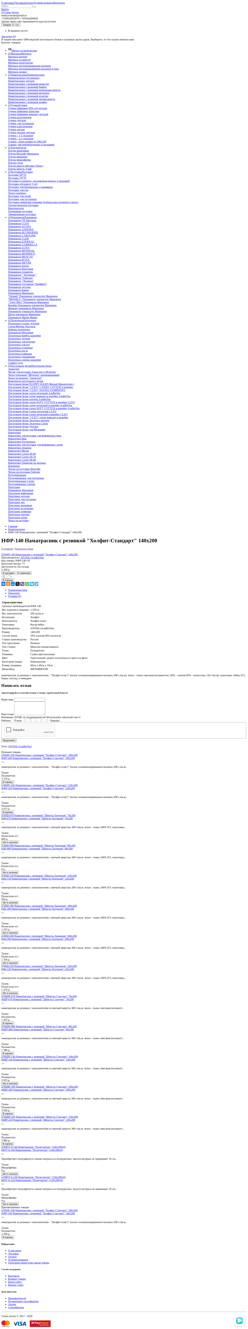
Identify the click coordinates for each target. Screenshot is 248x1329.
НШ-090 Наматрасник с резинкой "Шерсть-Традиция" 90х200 (37, 848)
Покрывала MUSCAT (20, 256)
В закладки (8, 573)
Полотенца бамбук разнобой (24, 335)
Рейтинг (6, 720)
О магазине (8, 2)
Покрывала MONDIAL (21, 250)
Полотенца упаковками (21, 356)
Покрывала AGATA (19, 226)
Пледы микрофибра (19, 159)
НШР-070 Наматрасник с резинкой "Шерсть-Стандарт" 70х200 (37, 999)
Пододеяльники (17, 475)
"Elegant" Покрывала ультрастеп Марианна (33, 296)
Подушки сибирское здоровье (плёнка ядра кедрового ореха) (43, 202)
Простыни (14, 487)
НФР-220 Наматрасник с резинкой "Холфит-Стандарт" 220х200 (38, 788)
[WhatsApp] (27, 584)
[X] (18, 584)
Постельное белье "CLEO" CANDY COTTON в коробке (40, 387)
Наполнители (16, 208)
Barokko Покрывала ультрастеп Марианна (32, 305)
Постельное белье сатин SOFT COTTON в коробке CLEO (41, 402)
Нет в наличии (10, 842)
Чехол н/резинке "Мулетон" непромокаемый (33, 375)
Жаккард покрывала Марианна (26, 308)
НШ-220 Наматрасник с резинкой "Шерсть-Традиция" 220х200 (37, 969)
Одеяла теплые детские (21, 132)
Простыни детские (19, 496)
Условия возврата (44, 2)
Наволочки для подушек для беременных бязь (34, 435)
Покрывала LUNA (19, 247)
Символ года (15, 362)
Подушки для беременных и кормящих (30, 187)
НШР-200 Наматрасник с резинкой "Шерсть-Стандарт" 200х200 (38, 1089)
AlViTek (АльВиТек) (32, 557)
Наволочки (14, 432)
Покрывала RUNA (19, 259)
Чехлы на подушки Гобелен (24, 472)
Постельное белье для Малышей (26, 429)
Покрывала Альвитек (20, 271)
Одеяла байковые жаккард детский (28, 114)
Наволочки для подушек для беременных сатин (35, 444)
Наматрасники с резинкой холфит (27, 102)
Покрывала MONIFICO (21, 253)
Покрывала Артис (18, 265)
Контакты (59, 2)
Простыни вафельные (20, 493)
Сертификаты (16, 1307)
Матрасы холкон (17, 71)
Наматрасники (16, 529)
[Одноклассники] (8, 584)
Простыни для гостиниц (22, 499)
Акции (12, 1304)
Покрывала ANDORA (21, 229)
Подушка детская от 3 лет (23, 184)
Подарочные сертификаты (23, 1301)
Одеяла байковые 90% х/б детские (27, 108)
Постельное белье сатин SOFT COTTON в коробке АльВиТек (44, 408)
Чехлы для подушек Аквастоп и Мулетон (32, 372)
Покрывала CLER (18, 238)
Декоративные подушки (22, 214)
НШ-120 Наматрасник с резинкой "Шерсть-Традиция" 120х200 (37, 878)
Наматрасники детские (21, 80)
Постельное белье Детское (23, 426)
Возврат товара (17, 1278)
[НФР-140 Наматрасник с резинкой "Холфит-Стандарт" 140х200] (39, 554)
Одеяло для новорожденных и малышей (31, 144)
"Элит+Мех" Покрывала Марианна (28, 302)
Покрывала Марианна (21, 293)
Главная (12, 526)
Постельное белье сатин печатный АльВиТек (34, 393)
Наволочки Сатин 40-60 (22, 453)
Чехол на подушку (18, 520)
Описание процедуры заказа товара (28, 1262)
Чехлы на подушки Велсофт (24, 469)
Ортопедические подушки (23, 205)
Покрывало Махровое (20, 332)
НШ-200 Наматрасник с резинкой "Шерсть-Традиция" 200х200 (37, 939)
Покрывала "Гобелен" (20, 278)
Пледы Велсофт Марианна (23, 153)
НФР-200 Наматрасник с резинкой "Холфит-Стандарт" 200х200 (38, 758)
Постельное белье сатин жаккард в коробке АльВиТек (39, 396)
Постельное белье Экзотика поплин (28, 420)
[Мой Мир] (13, 584)
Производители (17, 1298)
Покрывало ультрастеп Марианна (27, 311)
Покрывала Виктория (20, 268)
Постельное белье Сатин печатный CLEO (32, 411)
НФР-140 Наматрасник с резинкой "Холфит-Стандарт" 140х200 (38, 1213)
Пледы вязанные (17, 156)
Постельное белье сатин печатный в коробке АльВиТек (40, 405)
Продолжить (9, 740)
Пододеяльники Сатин (21, 481)
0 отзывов (7, 548)
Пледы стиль (15, 162)
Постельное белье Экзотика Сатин (28, 423)
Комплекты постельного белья (25, 381)
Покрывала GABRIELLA (22, 244)
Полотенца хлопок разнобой (24, 359)
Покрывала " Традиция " (22, 275)
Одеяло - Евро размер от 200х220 (27, 141)
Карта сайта (15, 1281)
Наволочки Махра (18, 450)
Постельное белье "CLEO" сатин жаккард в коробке (38, 417)
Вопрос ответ (16, 1285)
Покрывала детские (19, 287)
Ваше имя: (7, 699)
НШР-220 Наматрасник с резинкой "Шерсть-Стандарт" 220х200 (38, 1119)
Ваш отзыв (7, 714)
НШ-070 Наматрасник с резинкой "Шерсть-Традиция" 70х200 (37, 818)
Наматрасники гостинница (23, 77)
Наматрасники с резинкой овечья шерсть (31, 99)
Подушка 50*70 (17, 174)
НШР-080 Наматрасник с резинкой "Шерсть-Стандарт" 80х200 (37, 1029)
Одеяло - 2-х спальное (20, 138)
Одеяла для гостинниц (21, 123)
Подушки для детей (19, 196)
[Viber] (22, 584)
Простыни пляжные (19, 511)
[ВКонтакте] (3, 584)
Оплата (29, 2)
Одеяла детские (17, 120)
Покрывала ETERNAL (21, 241)
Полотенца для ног (19, 344)
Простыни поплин (19, 514)
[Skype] (32, 584)
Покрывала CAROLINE (22, 235)
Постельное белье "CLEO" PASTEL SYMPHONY (36, 390)
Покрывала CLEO (18, 223)
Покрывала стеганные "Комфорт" (27, 284)
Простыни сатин (17, 517)
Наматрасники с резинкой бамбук (27, 87)
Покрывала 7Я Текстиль (22, 220)
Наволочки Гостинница (21, 441)
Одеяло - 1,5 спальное (20, 135)
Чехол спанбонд (17, 193)
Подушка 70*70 (17, 178)
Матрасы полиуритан (20, 62)
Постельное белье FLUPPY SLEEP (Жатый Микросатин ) (41, 384)
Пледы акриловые (18, 150)
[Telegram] (36, 584)
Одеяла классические (20, 126)
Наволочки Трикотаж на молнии (27, 462)
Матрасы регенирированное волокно (29, 65)
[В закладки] (2, 762)
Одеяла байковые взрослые (23, 111)
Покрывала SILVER (19, 262)
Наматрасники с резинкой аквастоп (28, 84)
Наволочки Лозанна (19, 447)
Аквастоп (13, 368)
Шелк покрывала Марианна (24, 314)
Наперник (14, 466)
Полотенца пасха (18, 350)
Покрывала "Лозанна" (21, 281)
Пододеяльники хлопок (21, 484)
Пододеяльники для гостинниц (26, 478)
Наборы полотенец (19, 329)
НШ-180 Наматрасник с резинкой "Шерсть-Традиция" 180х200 (37, 908)
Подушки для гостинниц (22, 199)
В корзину (8, 580)
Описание (14, 593)
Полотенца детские (19, 338)
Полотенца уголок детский (23, 323)
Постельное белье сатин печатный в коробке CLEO (37, 414)
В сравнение (24, 573)
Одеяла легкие (16, 129)
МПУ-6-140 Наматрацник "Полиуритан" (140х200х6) (32, 1150)
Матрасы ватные (17, 56)
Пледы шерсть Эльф (19, 168)
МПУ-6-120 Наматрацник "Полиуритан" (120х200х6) (32, 1180)
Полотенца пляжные (20, 353)
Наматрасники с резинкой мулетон (28, 96)
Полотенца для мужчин (21, 341)
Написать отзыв (24, 548)
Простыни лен (16, 502)
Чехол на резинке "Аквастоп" (25, 378)
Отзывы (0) (14, 596)
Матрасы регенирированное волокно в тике (33, 68)
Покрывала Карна (18, 290)
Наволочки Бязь (17, 438)
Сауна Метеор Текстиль (21, 326)
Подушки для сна (18, 190)
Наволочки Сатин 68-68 (22, 459)
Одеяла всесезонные (20, 117)
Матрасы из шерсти (19, 59)
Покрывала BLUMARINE (23, 232)
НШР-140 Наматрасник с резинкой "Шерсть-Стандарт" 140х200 (38, 1059)
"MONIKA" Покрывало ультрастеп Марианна (34, 299)
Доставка (20, 2)
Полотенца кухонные (20, 347)
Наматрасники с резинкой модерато (28, 93)
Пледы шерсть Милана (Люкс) (25, 165)
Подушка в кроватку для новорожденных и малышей (39, 181)
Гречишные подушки (20, 211)
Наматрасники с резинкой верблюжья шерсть (34, 90)
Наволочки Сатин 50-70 (22, 456)
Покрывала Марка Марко (22, 317)
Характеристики (17, 590)
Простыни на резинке (20, 508)
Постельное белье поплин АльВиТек (29, 399)
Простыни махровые (20, 505)
